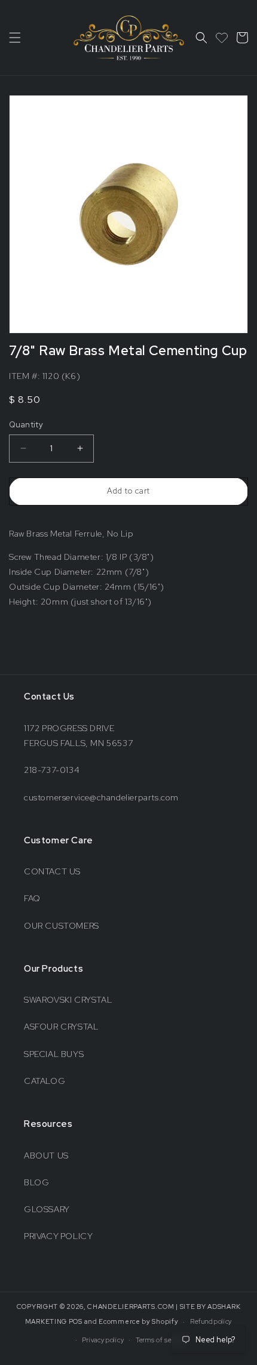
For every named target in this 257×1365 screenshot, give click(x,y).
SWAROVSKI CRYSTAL (68, 999)
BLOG (36, 1182)
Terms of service (161, 1340)
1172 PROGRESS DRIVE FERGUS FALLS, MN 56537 (78, 735)
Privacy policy (103, 1340)
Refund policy (211, 1321)
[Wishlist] (222, 37)
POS (75, 1321)
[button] (15, 37)
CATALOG (44, 1081)
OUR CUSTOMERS (61, 925)
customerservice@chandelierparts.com (101, 797)
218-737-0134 (51, 770)
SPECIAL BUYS (54, 1054)
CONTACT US (52, 871)
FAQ (32, 898)
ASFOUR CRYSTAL (61, 1026)
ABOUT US (46, 1155)
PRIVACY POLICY (58, 1236)
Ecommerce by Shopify (138, 1321)
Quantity (26, 425)
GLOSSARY (47, 1209)
